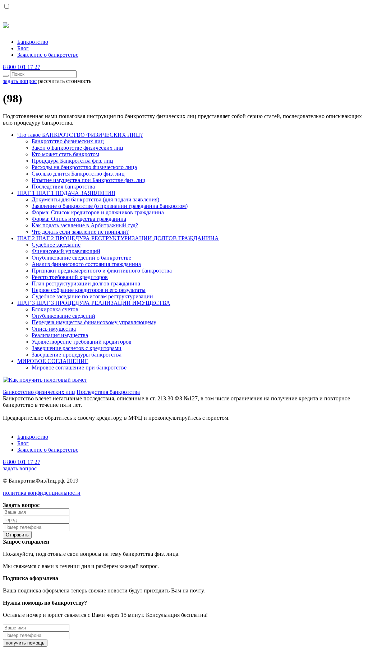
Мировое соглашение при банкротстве (79, 367)
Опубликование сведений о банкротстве (81, 258)
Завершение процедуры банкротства (76, 355)
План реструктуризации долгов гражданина (86, 283)
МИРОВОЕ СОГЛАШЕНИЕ (52, 361)
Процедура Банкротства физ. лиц (72, 161)
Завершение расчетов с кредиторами (76, 348)
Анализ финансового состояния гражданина (86, 264)
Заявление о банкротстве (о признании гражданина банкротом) (110, 206)
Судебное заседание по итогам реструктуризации (92, 296)
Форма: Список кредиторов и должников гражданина (98, 212)
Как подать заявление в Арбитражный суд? (85, 225)
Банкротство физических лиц (68, 141)
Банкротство (32, 42)
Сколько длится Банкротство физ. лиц (78, 174)
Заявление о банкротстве (47, 55)
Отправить (17, 535)
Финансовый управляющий (66, 251)
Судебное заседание (56, 245)
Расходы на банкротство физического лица (84, 167)
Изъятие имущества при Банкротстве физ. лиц (89, 180)
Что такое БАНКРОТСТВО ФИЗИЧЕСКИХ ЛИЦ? (80, 135)
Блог (23, 48)
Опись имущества (54, 329)
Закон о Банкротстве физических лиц (77, 148)
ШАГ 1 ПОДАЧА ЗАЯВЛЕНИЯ (66, 193)
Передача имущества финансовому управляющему (94, 322)
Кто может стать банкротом (65, 154)
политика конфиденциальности (41, 493)
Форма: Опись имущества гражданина (79, 219)
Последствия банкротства (63, 186)
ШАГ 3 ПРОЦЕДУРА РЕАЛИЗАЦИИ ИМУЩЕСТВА (93, 303)
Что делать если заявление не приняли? (80, 232)
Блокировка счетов (55, 309)
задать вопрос (20, 468)
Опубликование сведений (63, 316)
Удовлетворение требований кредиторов (82, 342)
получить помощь (25, 643)
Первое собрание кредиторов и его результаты (89, 290)
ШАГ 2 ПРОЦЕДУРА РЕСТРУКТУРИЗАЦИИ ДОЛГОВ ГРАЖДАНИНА (118, 238)
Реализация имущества (60, 335)
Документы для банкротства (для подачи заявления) (95, 199)
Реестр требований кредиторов (70, 277)
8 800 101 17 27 (21, 67)
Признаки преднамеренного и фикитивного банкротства (102, 270)
